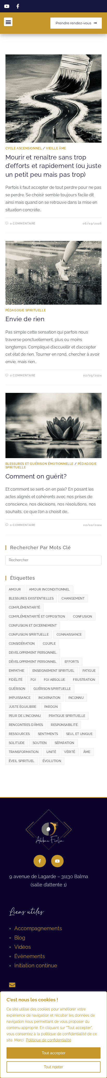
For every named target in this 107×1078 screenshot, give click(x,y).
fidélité (16, 680)
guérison (17, 689)
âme (86, 752)
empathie (16, 670)
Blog (19, 938)
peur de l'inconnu (25, 716)
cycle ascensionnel (23, 148)
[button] (8, 22)
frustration (84, 680)
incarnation (49, 698)
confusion (82, 616)
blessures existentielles (31, 598)
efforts (72, 661)
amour (15, 589)
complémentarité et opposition (37, 616)
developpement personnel (33, 652)
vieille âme (56, 148)
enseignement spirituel (53, 670)
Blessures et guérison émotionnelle (39, 464)
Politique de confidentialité (48, 1040)
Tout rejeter (53, 1067)
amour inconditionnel (49, 589)
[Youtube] (57, 861)
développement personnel (33, 661)
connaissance (69, 634)
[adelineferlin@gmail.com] (12, 985)
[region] (53, 1034)
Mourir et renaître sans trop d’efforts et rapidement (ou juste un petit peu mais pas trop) (53, 165)
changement (73, 598)
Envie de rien (25, 319)
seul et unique (79, 734)
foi (33, 680)
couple (49, 643)
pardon (51, 707)
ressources (19, 734)
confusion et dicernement (33, 625)
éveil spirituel (22, 761)
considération (22, 643)
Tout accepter (53, 1053)
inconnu (76, 698)
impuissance (19, 698)
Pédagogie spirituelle (25, 310)
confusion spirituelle (29, 634)
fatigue (89, 670)
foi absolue (54, 680)
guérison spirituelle (52, 689)
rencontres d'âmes (26, 725)
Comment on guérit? (36, 476)
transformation (24, 752)
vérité (69, 752)
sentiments (48, 734)
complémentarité (24, 607)
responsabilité (64, 725)
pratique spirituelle (67, 716)
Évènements (29, 956)
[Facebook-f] (40, 861)
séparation (64, 743)
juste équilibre (22, 707)
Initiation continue (35, 965)
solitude (17, 743)
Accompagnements (38, 928)
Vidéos (22, 947)
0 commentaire (23, 223)
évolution (52, 761)
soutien (40, 743)
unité (51, 752)
